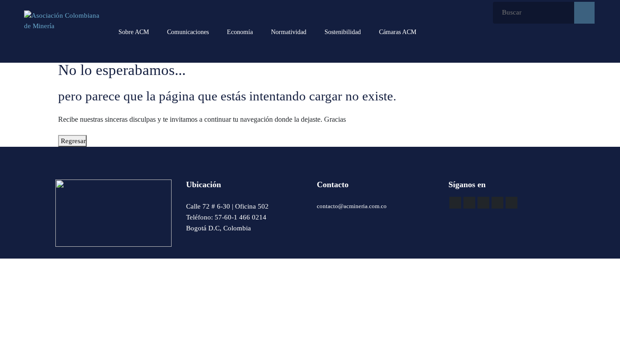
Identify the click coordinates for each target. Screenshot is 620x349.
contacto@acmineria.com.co (352, 206)
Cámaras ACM (397, 31)
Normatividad (288, 31)
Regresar (72, 141)
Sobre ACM (133, 31)
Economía (240, 31)
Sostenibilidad (343, 31)
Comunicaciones (188, 31)
